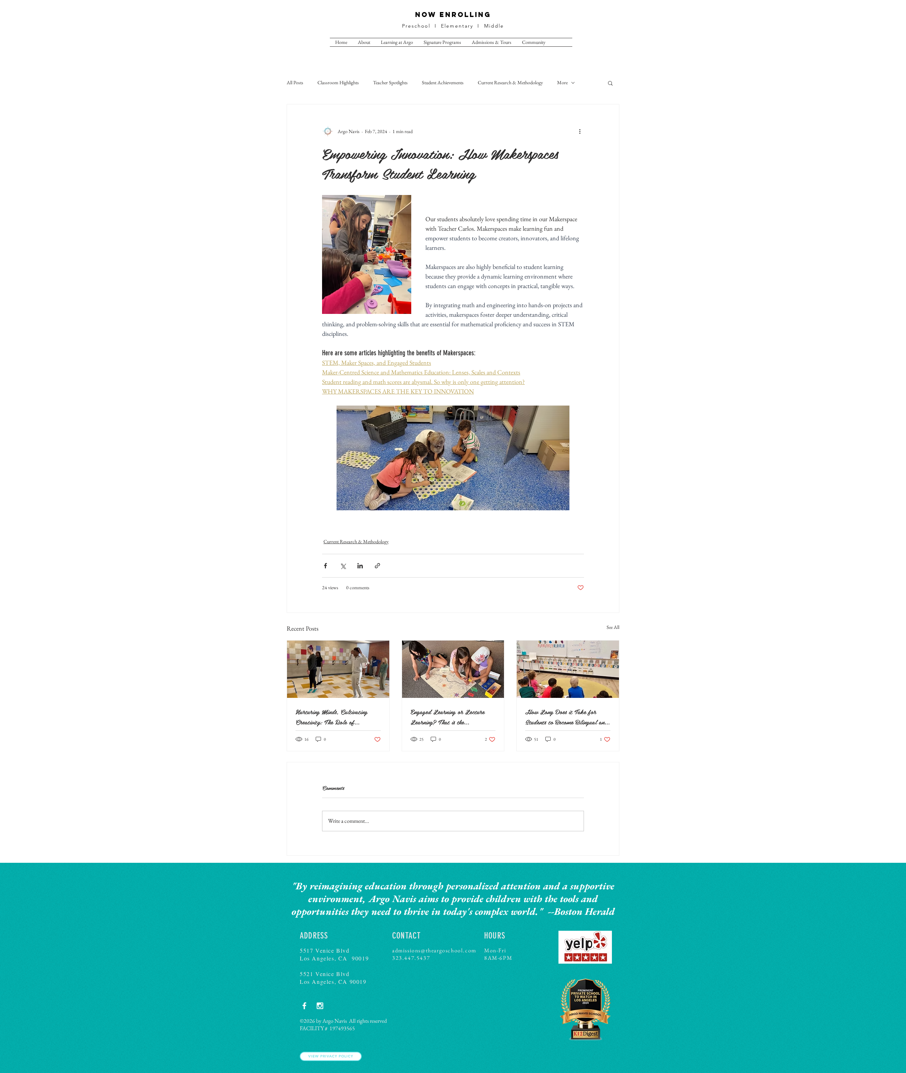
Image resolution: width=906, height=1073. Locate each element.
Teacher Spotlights (390, 82)
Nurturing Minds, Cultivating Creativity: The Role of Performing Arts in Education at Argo (337, 716)
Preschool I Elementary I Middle (453, 26)
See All (613, 627)
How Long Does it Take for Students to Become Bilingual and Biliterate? (566, 716)
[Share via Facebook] (325, 565)
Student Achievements (443, 82)
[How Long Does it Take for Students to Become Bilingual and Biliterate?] (568, 669)
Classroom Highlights (338, 82)
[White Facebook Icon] (304, 1005)
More (562, 82)
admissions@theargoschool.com (434, 950)
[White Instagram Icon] (320, 1005)
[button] (610, 83)
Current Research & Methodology (510, 82)
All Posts (295, 82)
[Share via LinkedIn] (360, 565)
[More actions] (579, 131)
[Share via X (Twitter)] (342, 565)
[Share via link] (377, 565)
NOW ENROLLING (453, 14)
